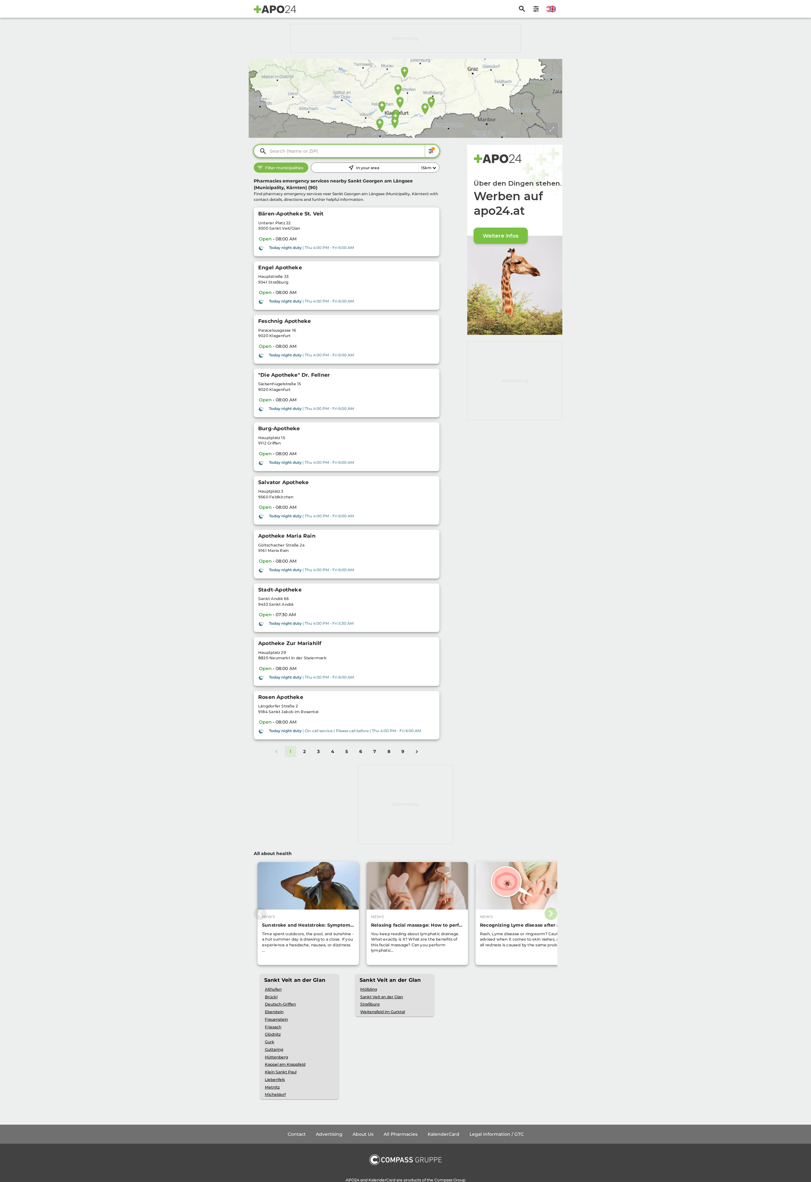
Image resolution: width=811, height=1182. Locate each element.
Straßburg (370, 1004)
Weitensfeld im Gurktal (382, 1011)
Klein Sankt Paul (281, 1072)
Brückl (271, 996)
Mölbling (368, 989)
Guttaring (274, 1049)
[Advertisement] (405, 38)
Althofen (273, 989)
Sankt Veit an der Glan (381, 996)
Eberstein (274, 1011)
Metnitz (272, 1087)
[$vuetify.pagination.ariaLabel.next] (417, 751)
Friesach (273, 1027)
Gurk (269, 1041)
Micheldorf (275, 1094)
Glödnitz (273, 1034)
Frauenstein (276, 1019)
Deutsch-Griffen (280, 1004)
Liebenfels (275, 1079)
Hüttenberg (276, 1057)
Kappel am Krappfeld (285, 1064)
